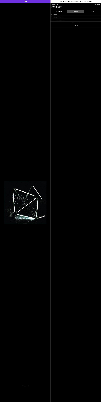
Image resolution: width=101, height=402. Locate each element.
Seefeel (54, 5)
